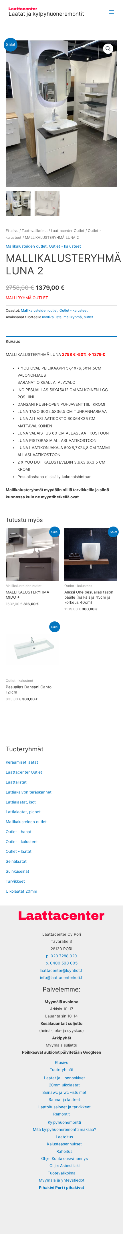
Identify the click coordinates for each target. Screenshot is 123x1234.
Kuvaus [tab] (13, 341)
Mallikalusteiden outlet (26, 246)
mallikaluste (51, 317)
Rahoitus (64, 1151)
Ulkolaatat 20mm (21, 891)
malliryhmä (73, 317)
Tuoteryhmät (62, 1069)
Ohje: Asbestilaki (64, 1165)
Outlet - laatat (18, 851)
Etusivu (12, 231)
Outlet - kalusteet (65, 246)
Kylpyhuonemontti (64, 1122)
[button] (108, 49)
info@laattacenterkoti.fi (61, 977)
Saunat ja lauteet (64, 1099)
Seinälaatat (16, 861)
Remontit (61, 1114)
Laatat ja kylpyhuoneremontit (46, 13)
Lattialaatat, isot (21, 802)
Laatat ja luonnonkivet (64, 1078)
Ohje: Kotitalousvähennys (64, 1158)
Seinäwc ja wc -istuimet (64, 1092)
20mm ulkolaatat (64, 1085)
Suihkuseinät (17, 871)
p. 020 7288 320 (61, 956)
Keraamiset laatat (22, 762)
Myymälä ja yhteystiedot (61, 1180)
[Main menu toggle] (111, 11)
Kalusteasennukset (64, 1144)
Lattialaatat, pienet (23, 811)
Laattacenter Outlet (67, 231)
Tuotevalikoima (34, 231)
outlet (88, 317)
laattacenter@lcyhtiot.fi (61, 970)
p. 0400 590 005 (61, 963)
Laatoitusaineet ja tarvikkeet (64, 1107)
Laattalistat (16, 782)
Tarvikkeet (15, 881)
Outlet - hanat (18, 831)
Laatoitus (64, 1137)
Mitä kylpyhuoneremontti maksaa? (64, 1129)
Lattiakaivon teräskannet (28, 792)
